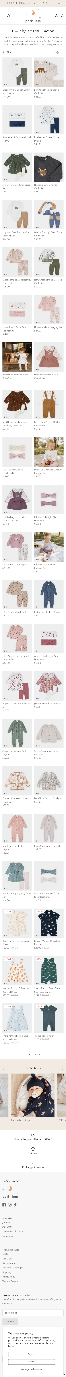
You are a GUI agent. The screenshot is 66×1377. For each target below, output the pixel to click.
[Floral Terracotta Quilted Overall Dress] (49, 357)
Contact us (7, 1236)
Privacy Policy (8, 1277)
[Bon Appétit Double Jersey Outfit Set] (49, 72)
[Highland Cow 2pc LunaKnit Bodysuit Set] (17, 214)
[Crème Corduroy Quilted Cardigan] (49, 733)
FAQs (5, 1254)
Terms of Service (10, 1281)
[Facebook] (4, 1204)
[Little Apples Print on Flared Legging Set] (17, 638)
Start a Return (9, 1263)
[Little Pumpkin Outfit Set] (17, 594)
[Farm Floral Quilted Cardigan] (49, 780)
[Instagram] (10, 1204)
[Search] (10, 15)
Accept (31, 1354)
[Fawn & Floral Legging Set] (17, 547)
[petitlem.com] (33, 16)
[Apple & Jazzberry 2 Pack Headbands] (49, 638)
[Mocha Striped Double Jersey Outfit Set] (17, 262)
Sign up (10, 1322)
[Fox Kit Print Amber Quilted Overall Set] (49, 404)
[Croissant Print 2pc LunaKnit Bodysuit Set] (17, 72)
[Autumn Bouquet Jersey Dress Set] (17, 876)
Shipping (6, 1272)
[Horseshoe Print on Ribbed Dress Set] (17, 357)
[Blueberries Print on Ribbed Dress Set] (49, 119)
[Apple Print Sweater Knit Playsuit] (17, 733)
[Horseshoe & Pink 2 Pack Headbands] (17, 309)
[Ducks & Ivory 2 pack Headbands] (17, 452)
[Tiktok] (15, 1204)
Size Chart (7, 1259)
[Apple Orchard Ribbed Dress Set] (17, 686)
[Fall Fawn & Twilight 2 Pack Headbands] (49, 499)
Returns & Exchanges (12, 1268)
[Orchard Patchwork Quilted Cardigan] (17, 780)
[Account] (55, 15)
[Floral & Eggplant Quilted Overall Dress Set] (17, 499)
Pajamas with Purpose (12, 1232)
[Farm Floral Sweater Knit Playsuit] (17, 828)
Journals (6, 1222)
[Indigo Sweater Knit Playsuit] (49, 594)
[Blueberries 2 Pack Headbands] (17, 119)
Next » (37, 1054)
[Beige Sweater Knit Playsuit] (49, 828)
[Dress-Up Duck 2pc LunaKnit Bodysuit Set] (49, 452)
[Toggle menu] (3, 15)
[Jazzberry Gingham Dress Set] (49, 686)
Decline (31, 1362)
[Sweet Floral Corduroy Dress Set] (17, 167)
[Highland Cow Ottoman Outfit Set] (49, 167)
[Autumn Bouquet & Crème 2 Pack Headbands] (49, 876)
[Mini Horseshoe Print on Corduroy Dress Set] (17, 404)
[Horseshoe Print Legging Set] (49, 309)
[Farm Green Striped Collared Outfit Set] (49, 262)
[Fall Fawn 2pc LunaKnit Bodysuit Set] (49, 547)
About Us (7, 1227)
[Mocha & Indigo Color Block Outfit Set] (49, 214)
